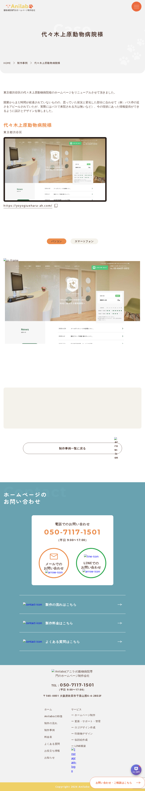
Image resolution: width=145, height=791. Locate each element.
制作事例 (22, 63)
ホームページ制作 (84, 715)
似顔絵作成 (81, 739)
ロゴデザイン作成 (84, 727)
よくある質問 (52, 743)
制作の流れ (50, 723)
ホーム (48, 709)
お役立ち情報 (52, 750)
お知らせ (49, 757)
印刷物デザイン (83, 733)
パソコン (56, 241)
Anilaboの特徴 (53, 716)
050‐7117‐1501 (72, 532)
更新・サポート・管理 (87, 721)
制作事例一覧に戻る (72, 448)
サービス (76, 709)
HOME (7, 63)
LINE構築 (80, 746)
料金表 (48, 737)
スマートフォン (84, 241)
